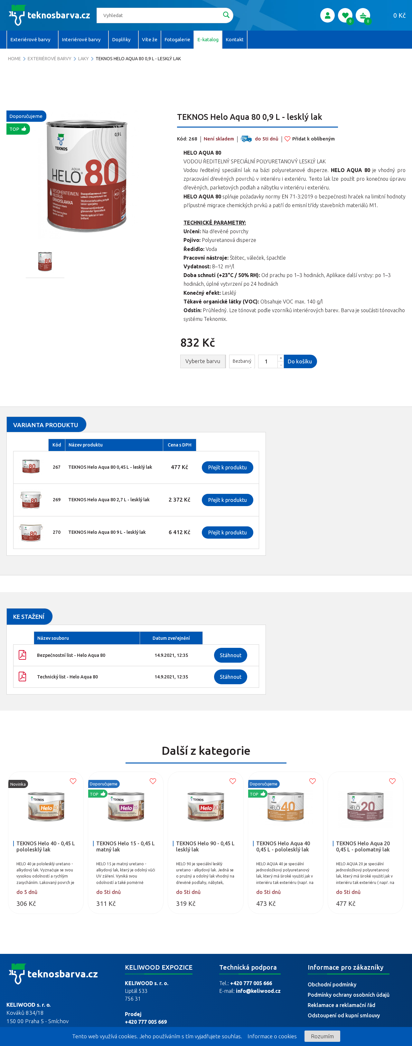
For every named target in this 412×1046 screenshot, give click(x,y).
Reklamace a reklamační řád (341, 1005)
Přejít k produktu (227, 467)
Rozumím (322, 1036)
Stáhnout (230, 655)
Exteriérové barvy (49, 58)
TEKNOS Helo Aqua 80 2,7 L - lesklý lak (109, 499)
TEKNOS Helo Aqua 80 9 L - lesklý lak (107, 532)
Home (14, 58)
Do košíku (300, 361)
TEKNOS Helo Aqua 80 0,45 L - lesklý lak (110, 467)
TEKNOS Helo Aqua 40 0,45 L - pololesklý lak (283, 846)
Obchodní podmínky (332, 984)
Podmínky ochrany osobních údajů (348, 995)
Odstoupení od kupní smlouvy (344, 1015)
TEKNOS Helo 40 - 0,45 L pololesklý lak (45, 846)
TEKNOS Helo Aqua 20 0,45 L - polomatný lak (363, 846)
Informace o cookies (272, 1036)
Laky (83, 58)
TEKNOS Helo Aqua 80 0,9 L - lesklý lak (138, 58)
